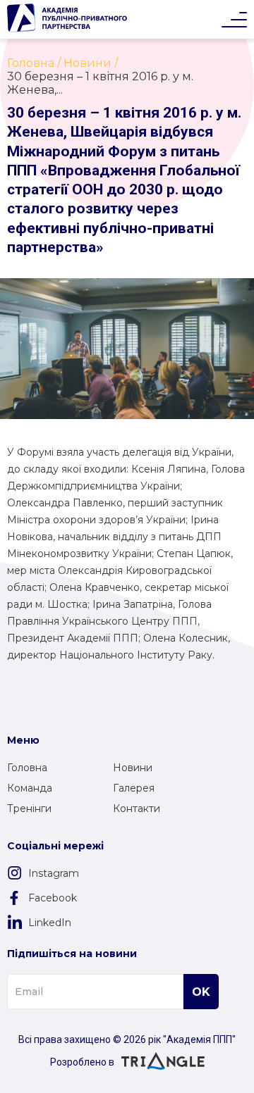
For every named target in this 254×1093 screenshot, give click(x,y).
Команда (29, 788)
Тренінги (29, 808)
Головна (27, 767)
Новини (132, 767)
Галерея (134, 788)
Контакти (136, 808)
